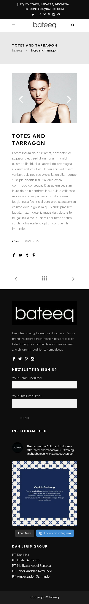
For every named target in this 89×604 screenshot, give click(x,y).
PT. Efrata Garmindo (26, 560)
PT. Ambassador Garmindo (31, 576)
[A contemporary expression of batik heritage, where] (44, 493)
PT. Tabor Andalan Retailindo (32, 571)
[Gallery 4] (44, 122)
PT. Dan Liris (20, 555)
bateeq (17, 50)
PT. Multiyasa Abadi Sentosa (31, 565)
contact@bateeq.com (47, 9)
